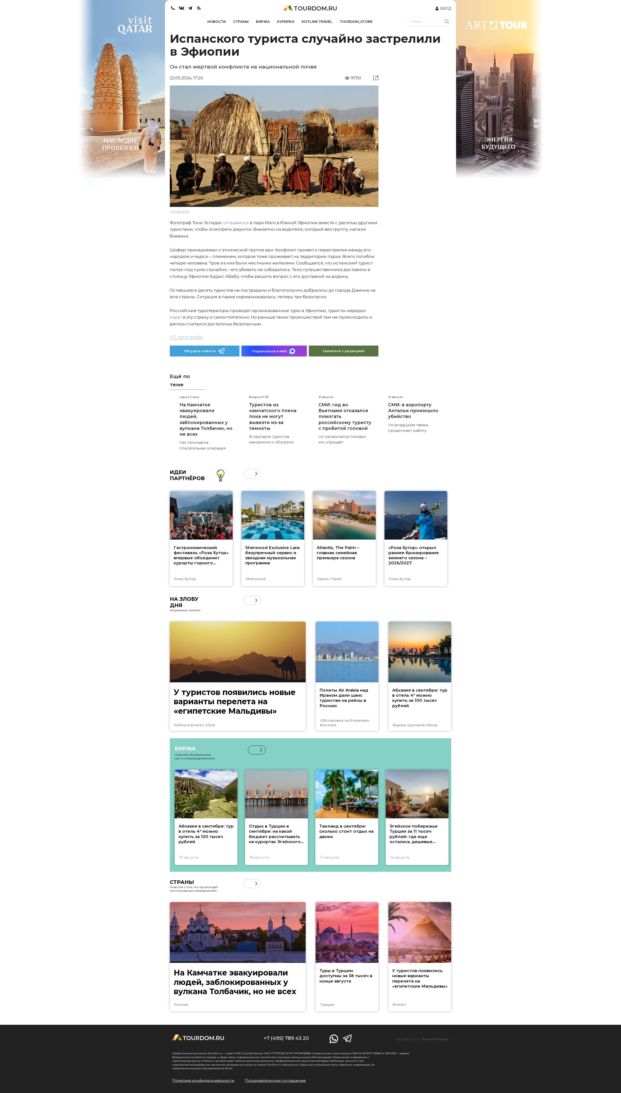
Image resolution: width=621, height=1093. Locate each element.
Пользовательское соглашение (275, 1080)
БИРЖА (263, 21)
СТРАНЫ (241, 21)
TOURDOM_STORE (356, 21)
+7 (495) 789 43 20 (286, 1038)
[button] (247, 473)
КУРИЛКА (285, 21)
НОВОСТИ (216, 21)
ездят (176, 317)
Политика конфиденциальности (203, 1080)
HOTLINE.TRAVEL (317, 21)
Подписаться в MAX (269, 351)
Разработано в (422, 1039)
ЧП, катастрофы (186, 337)
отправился (235, 222)
